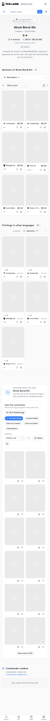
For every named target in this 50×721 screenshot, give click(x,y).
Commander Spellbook (15, 674)
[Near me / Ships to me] (5, 11)
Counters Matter (32, 418)
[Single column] (7, 443)
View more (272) (25, 653)
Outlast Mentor (12, 429)
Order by (8, 434)
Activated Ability (15, 418)
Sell (19, 719)
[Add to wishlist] (17, 127)
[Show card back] (42, 642)
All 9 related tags (16, 412)
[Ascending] (28, 438)
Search (6, 719)
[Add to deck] (21, 127)
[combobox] (17, 85)
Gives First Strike (31, 423)
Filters (39, 438)
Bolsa (31, 719)
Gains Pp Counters (13, 423)
